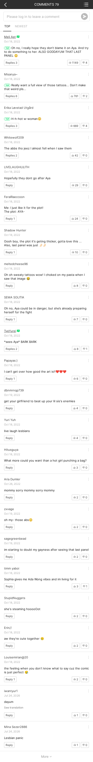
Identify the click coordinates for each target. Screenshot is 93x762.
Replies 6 (11, 96)
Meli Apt (10, 37)
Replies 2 (11, 155)
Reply (9, 185)
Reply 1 (10, 218)
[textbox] (44, 16)
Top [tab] (7, 26)
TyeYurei (10, 331)
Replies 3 (11, 62)
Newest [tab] (21, 26)
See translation (13, 707)
